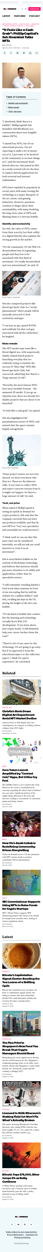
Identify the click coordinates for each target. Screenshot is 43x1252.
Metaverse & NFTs (9, 24)
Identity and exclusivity (18, 103)
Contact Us (32, 1234)
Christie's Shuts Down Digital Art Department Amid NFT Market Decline (19, 714)
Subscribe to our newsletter (21, 1231)
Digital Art (24, 24)
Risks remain (13, 107)
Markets (6, 971)
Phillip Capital (17, 26)
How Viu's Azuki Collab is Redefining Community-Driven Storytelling (19, 846)
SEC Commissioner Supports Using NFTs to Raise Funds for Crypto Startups (21, 904)
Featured (20, 16)
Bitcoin (5, 1171)
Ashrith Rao (7, 1004)
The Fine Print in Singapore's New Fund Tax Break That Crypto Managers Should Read (20, 1048)
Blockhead (7, 45)
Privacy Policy (22, 1237)
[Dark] (23, 9)
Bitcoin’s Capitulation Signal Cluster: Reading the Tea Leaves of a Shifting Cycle (21, 980)
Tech (6, 26)
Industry (36, 24)
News (4, 766)
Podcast (34, 16)
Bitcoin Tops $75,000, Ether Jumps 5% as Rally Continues (20, 1177)
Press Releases (15, 1234)
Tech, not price (14, 111)
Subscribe (34, 9)
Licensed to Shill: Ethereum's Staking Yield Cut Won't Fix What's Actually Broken (21, 1116)
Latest (6, 16)
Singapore (6, 1039)
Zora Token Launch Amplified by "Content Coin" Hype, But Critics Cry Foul (19, 775)
